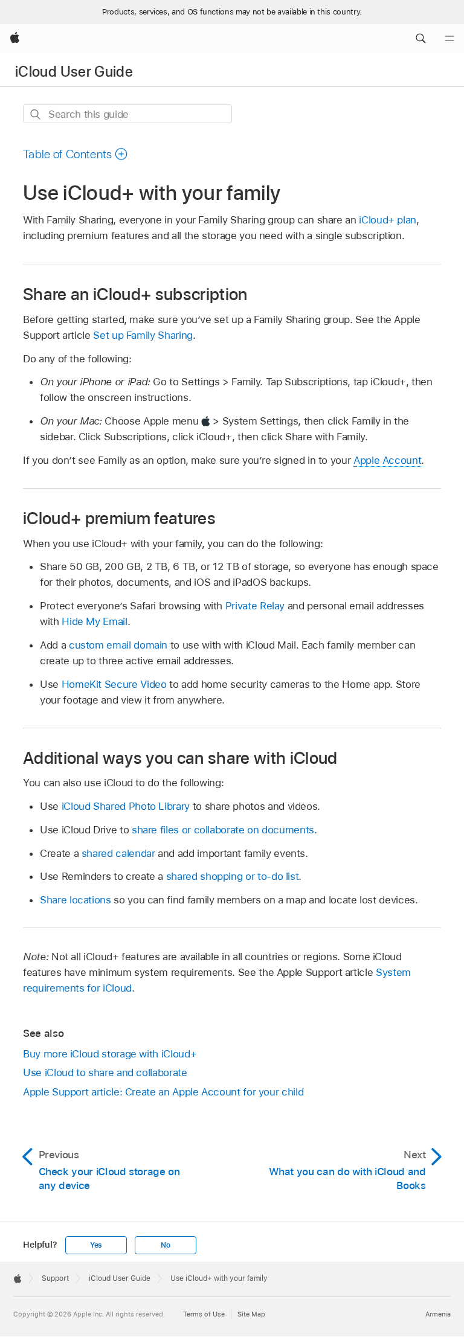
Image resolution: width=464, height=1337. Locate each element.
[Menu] (449, 38)
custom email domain (118, 645)
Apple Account (387, 460)
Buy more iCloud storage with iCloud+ (109, 1054)
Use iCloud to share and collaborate (105, 1072)
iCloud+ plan (387, 220)
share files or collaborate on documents (223, 830)
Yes (96, 1245)
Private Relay (255, 606)
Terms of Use (204, 1314)
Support (55, 1278)
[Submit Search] (36, 114)
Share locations (75, 900)
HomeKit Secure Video (114, 684)
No (165, 1245)
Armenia (438, 1314)
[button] (420, 38)
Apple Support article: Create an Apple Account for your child (163, 1092)
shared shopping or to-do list (232, 876)
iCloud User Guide (74, 71)
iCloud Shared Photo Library (126, 806)
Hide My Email (94, 621)
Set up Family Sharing (143, 335)
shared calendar (118, 853)
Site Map (251, 1314)
